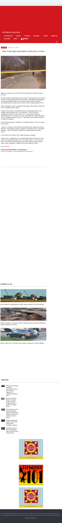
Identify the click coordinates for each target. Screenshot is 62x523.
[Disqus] (23, 216)
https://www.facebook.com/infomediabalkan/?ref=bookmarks (17, 151)
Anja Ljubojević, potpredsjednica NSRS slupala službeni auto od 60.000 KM (22, 304)
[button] (18, 35)
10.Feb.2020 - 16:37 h (14, 47)
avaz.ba (7, 146)
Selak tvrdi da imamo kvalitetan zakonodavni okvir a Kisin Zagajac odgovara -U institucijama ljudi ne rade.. (12, 390)
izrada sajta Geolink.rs (30, 517)
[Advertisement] (31, 18)
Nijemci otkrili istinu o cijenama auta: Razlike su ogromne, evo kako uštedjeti (22, 343)
